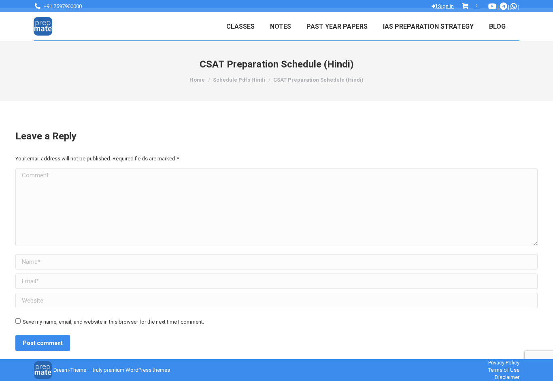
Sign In (445, 6)
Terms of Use (503, 370)
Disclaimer (507, 377)
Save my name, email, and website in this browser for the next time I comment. (113, 322)
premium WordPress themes (137, 370)
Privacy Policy (503, 363)
